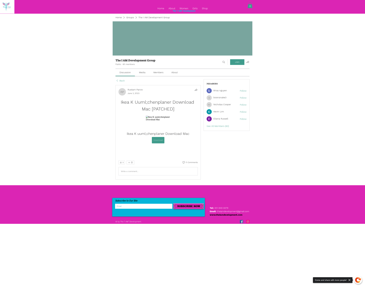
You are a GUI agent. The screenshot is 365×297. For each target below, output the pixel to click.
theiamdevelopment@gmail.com (233, 211)
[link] (125, 72)
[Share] (196, 90)
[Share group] (248, 62)
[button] (250, 5)
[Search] (223, 62)
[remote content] (158, 118)
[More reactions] (130, 162)
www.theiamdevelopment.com (226, 215)
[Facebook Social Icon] (241, 221)
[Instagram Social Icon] (248, 221)
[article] (158, 132)
